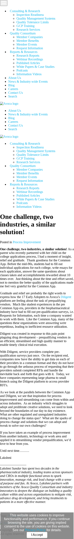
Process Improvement (27, 242)
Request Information (29, 48)
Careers (13, 89)
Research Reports (27, 55)
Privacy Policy (35, 530)
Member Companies (29, 37)
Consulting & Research (25, 11)
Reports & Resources (23, 52)
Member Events (26, 44)
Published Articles (28, 63)
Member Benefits (27, 40)
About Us (14, 78)
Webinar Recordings (29, 59)
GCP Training (25, 26)
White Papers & (35, 66)
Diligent (66, 297)
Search (12, 96)
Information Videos (29, 74)
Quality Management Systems (35, 18)
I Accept (37, 535)
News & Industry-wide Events (28, 81)
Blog (11, 85)
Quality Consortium (22, 33)
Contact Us (15, 92)
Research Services (28, 29)
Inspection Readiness (30, 14)
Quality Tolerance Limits (32, 22)
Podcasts (22, 70)
